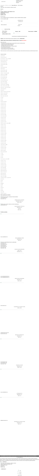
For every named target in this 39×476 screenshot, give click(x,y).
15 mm (1, 154)
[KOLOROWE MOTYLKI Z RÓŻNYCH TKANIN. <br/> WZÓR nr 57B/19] (12, 293)
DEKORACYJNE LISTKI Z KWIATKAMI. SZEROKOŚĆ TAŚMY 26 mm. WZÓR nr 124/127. (19, 201)
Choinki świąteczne (3, 61)
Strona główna (2, 5)
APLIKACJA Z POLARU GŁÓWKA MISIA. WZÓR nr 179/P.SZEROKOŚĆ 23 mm (19, 250)
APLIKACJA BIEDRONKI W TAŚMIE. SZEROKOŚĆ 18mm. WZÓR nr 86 (19, 239)
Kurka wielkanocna (3, 78)
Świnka (2, 190)
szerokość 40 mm (3, 108)
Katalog (11, 429)
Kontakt (11, 435)
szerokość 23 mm (3, 134)
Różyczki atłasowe (3, 151)
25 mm (1, 157)
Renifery (2, 187)
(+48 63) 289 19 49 (3, 434)
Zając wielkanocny (14, 5)
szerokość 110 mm (3, 121)
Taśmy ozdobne (3, 167)
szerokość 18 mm (3, 131)
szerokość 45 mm (3, 110)
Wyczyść (19, 25)
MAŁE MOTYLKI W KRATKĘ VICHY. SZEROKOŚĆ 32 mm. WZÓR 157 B (19, 336)
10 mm (1, 153)
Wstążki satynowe (3, 174)
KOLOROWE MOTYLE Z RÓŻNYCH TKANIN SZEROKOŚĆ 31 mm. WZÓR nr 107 (19, 422)
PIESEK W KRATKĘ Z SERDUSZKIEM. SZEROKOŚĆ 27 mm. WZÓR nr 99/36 (19, 279)
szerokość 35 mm (3, 107)
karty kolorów (24, 40)
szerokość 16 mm (3, 130)
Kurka (1, 180)
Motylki (1, 183)
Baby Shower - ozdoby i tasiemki (5, 87)
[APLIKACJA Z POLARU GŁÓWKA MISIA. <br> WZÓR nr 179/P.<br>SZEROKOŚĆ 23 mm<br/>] (8, 242)
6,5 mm (2, 97)
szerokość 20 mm (3, 133)
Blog (11, 432)
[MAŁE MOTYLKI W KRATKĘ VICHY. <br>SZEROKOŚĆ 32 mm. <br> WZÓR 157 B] (12, 320)
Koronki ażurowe (3, 114)
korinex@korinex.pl (3, 435)
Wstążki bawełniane (3, 170)
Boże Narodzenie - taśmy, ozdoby (5, 58)
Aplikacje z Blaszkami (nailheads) (5, 91)
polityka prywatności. (32, 460)
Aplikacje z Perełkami (3, 94)
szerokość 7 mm (3, 124)
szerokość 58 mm (3, 143)
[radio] (28, 20)
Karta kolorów (12, 430)
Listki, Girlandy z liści (3, 144)
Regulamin (12, 437)
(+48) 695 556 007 (3, 433)
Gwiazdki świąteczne (3, 64)
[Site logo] (19, 1)
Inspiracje (12, 433)
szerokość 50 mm (3, 111)
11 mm (1, 98)
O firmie (11, 434)
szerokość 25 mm (3, 117)
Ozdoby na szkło (3, 150)
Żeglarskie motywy (3, 193)
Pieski (1, 184)
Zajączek (16, 17)
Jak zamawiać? (12, 431)
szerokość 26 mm (3, 147)
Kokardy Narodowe (3, 57)
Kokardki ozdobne (3, 101)
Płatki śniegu (2, 68)
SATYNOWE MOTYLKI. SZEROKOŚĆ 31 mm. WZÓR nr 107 (19, 394)
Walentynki (2, 90)
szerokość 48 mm (3, 141)
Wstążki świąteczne (3, 71)
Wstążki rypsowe (3, 173)
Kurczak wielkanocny (3, 77)
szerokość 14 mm (3, 127)
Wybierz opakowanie (4, 24)
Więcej (1, 461)
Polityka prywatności (13, 436)
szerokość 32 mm (3, 137)
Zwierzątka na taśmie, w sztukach (21, 17)
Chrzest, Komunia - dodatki (4, 84)
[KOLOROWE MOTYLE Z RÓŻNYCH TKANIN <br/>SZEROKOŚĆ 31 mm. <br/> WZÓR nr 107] (12, 408)
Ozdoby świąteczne (3, 67)
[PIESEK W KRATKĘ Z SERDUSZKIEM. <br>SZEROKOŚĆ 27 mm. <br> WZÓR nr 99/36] (12, 264)
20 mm (1, 100)
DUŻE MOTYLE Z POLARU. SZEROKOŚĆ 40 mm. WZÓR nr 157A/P (19, 366)
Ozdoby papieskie (3, 88)
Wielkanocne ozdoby (8, 5)
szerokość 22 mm (3, 104)
